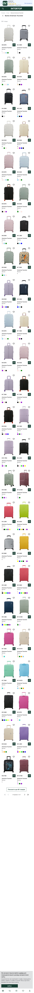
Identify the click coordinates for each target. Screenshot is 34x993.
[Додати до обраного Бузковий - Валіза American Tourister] (29, 470)
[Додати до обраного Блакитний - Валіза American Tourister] (29, 89)
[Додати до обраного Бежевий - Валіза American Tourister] (29, 57)
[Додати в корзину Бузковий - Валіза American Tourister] (29, 489)
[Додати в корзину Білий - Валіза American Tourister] (14, 44)
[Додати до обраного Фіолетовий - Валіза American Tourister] (13, 280)
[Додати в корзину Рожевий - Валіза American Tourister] (14, 172)
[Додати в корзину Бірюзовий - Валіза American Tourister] (14, 680)
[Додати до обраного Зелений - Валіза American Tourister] (13, 57)
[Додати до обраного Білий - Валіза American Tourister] (13, 25)
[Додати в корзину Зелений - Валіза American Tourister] (14, 76)
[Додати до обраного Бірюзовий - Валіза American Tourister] (13, 661)
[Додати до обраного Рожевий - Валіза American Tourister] (13, 153)
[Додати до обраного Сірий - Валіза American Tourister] (29, 25)
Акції (8, 12)
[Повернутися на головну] (16, 8)
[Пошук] (3, 8)
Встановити (28, 3)
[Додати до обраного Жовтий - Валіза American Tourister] (29, 534)
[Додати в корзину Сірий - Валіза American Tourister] (29, 44)
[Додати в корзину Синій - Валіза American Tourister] (29, 299)
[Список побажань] (23, 990)
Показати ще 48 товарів (16, 789)
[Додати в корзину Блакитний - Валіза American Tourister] (29, 108)
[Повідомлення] (29, 8)
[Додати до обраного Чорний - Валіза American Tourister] (13, 89)
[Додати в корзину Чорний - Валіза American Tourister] (14, 108)
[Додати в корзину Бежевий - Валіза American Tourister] (29, 76)
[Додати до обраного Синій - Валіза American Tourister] (29, 280)
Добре (10, 986)
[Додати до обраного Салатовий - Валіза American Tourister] (29, 502)
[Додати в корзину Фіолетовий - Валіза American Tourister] (14, 299)
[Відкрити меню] (9, 990)
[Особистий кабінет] (29, 990)
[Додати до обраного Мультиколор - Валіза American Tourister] (29, 248)
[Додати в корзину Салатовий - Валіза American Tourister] (29, 521)
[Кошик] (16, 990)
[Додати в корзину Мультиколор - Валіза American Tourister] (29, 267)
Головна (3, 12)
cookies (21, 973)
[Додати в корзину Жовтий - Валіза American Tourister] (29, 553)
